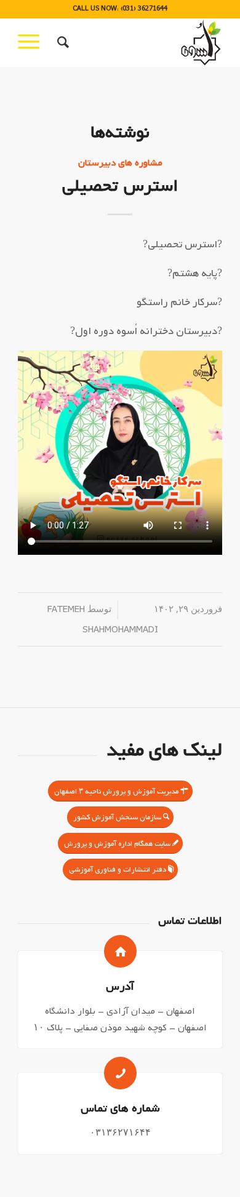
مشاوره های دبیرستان (120, 162)
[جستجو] (61, 42)
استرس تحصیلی (120, 186)
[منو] (32, 42)
